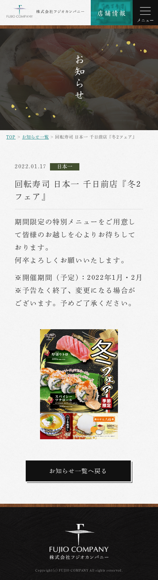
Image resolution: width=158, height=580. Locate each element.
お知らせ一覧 (35, 137)
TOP (10, 137)
